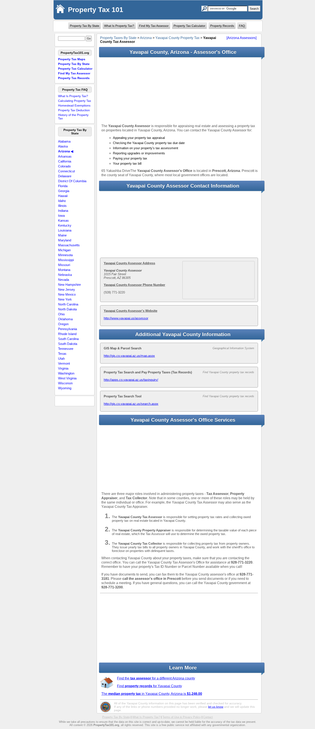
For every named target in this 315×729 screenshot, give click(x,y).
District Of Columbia (72, 181)
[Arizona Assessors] (241, 38)
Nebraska (65, 275)
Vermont (64, 363)
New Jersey (66, 289)
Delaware (64, 176)
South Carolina (68, 339)
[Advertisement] (179, 90)
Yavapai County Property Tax (177, 38)
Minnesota (65, 255)
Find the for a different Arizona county (156, 678)
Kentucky (64, 225)
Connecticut (66, 171)
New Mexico (67, 294)
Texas (62, 353)
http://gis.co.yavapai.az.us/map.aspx (129, 356)
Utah (61, 358)
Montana (64, 270)
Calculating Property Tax (74, 100)
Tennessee (65, 348)
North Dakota (67, 309)
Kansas (63, 220)
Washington (66, 373)
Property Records (222, 25)
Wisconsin (65, 383)
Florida (63, 186)
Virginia (63, 368)
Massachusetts (69, 245)
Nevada (63, 279)
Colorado (64, 166)
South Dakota (67, 344)
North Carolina (68, 304)
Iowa (61, 215)
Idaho (62, 201)
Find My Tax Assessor (154, 25)
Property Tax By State (84, 25)
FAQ (242, 25)
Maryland (64, 240)
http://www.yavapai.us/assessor (126, 318)
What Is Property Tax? (119, 25)
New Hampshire (69, 284)
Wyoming (64, 388)
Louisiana (64, 230)
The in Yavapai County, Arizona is (151, 694)
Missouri (64, 265)
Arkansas (65, 156)
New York (65, 299)
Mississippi (66, 260)
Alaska (63, 146)
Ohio (61, 314)
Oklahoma (65, 319)
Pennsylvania (67, 329)
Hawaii (63, 196)
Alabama (64, 141)
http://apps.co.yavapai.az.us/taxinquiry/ (131, 380)
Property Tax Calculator (189, 25)
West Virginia (67, 378)
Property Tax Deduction (74, 110)
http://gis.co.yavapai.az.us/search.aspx (131, 404)
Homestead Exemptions (74, 105)
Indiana (63, 210)
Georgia (63, 191)
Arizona (146, 38)
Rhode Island (67, 334)
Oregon (63, 324)
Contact (208, 717)
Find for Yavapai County (149, 686)
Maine (62, 235)
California (64, 161)
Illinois (62, 205)
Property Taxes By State (118, 38)
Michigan (64, 250)
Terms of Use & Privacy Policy (181, 717)
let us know (215, 706)
